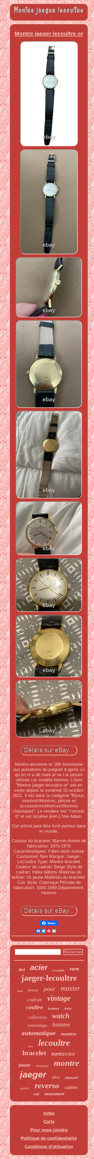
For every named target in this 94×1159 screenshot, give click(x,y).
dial (22, 969)
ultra (56, 1077)
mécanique (42, 1066)
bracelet (34, 1053)
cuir (36, 1094)
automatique (38, 1032)
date (30, 1046)
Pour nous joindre (49, 1130)
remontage (37, 1025)
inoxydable (58, 970)
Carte (49, 1121)
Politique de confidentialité (49, 1138)
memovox (63, 1054)
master (70, 988)
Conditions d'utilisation (49, 1146)
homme (61, 1024)
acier (39, 967)
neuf (20, 990)
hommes (53, 1008)
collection (37, 1017)
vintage (58, 998)
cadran (34, 999)
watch (60, 1016)
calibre (71, 1087)
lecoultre (54, 1043)
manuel (71, 1077)
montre (66, 1063)
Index (49, 1113)
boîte (68, 1008)
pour (49, 988)
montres (69, 1033)
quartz (25, 1088)
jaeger (33, 1074)
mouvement (54, 1094)
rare (74, 969)
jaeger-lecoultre (49, 978)
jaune (24, 1065)
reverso (47, 1085)
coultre (34, 1007)
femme (33, 990)
